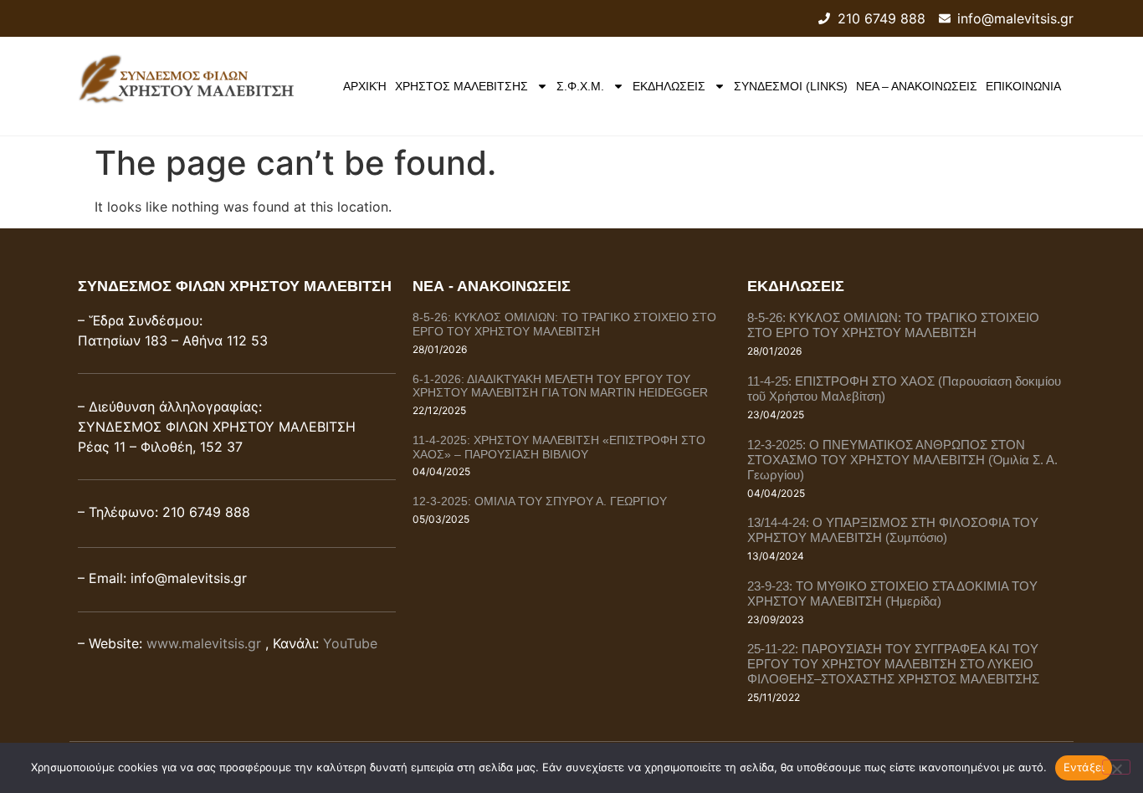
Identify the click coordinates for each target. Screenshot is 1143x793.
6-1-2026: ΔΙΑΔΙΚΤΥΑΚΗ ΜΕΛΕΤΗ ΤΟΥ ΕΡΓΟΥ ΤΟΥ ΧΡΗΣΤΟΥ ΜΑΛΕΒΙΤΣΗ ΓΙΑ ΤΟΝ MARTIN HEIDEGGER (560, 386)
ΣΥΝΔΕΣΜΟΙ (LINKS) (791, 86)
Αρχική (365, 86)
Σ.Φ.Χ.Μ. (580, 86)
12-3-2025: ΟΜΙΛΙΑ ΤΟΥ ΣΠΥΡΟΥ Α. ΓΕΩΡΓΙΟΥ (540, 501)
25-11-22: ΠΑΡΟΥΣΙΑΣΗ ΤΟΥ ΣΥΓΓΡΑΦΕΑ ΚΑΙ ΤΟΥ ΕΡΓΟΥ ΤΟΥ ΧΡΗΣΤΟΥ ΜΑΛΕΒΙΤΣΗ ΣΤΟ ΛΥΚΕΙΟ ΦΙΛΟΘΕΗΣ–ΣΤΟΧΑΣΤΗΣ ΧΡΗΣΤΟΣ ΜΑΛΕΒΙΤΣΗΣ (893, 664)
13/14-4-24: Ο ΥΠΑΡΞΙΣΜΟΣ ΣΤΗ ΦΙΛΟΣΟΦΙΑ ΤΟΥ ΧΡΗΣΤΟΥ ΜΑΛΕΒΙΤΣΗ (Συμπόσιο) (892, 530)
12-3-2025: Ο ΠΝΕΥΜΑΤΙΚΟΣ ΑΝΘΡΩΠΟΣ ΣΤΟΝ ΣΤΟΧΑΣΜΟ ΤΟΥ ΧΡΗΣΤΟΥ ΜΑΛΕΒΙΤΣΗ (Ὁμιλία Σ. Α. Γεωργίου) (902, 459)
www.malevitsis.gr (203, 643)
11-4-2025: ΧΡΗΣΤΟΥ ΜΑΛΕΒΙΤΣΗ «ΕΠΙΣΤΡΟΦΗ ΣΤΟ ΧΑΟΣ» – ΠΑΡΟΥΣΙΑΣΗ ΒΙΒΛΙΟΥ (559, 447)
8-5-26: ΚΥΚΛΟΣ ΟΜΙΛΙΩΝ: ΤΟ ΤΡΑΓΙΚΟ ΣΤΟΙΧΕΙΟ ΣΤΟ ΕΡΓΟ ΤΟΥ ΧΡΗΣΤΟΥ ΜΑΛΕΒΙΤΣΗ (564, 324)
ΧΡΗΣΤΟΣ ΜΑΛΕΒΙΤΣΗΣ (461, 86)
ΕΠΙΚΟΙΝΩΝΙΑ (1023, 86)
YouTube (350, 643)
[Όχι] (1116, 767)
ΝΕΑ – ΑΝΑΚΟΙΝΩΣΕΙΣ (916, 86)
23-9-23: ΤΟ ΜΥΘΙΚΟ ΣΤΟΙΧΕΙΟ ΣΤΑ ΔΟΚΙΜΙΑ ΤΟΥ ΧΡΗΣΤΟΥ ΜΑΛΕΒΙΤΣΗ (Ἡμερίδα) (892, 593)
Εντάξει (1084, 767)
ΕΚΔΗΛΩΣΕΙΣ (669, 86)
